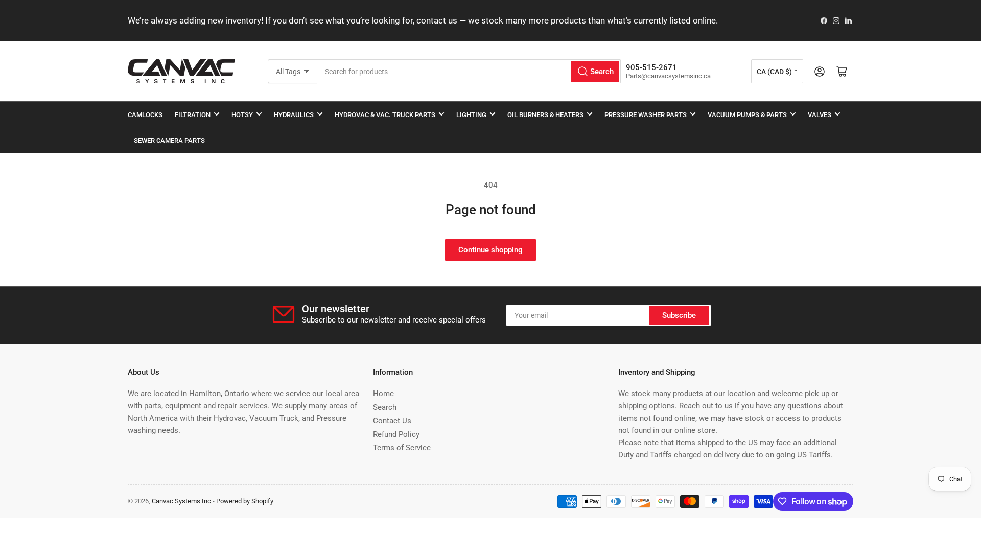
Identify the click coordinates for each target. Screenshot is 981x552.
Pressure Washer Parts (645, 115)
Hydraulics (294, 115)
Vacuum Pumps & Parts (747, 115)
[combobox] (469, 71)
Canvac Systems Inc (181, 501)
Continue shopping (490, 250)
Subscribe (679, 315)
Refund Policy (396, 434)
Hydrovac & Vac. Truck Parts (385, 115)
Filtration (193, 115)
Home (383, 393)
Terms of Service (402, 447)
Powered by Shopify (244, 501)
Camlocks (145, 115)
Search (384, 407)
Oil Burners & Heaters (545, 115)
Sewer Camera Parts (169, 140)
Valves (819, 115)
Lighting (471, 115)
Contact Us (392, 420)
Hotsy (242, 115)
